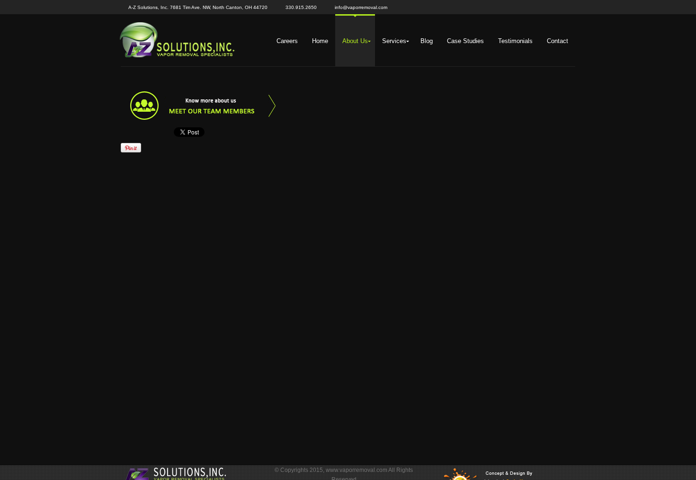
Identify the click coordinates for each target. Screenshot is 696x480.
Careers (287, 40)
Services (394, 40)
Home (320, 40)
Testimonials (515, 40)
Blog (426, 40)
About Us (355, 40)
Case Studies (465, 40)
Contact (557, 40)
